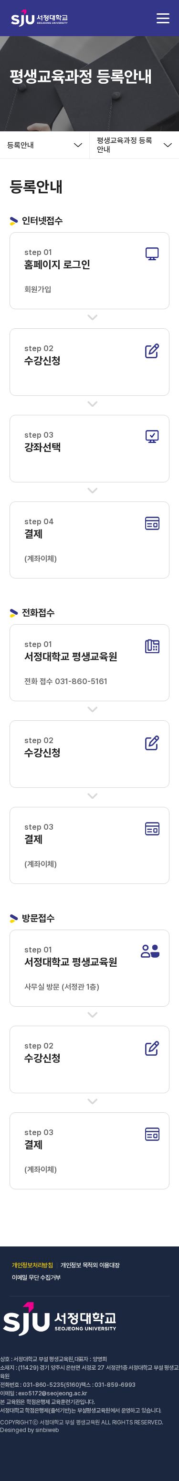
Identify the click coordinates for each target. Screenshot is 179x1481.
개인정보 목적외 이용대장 (90, 1265)
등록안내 (20, 145)
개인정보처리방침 (32, 1265)
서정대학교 (39, 18)
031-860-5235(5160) (52, 1385)
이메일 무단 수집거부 (36, 1277)
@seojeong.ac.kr (64, 1393)
